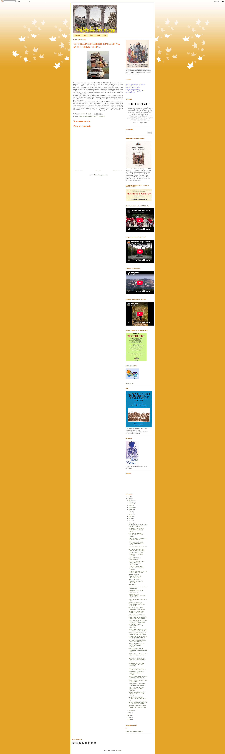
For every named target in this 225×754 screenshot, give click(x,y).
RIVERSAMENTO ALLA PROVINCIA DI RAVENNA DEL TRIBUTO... (137, 677)
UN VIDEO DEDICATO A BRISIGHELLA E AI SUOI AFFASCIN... (135, 626)
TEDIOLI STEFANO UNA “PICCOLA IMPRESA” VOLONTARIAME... (137, 621)
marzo (130, 520)
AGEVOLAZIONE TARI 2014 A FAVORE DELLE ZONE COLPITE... (136, 673)
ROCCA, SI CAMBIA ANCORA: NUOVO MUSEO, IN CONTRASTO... (136, 563)
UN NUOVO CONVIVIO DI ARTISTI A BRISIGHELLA (137, 681)
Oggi (98, 35)
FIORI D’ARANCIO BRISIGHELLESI (137, 547)
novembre (131, 503)
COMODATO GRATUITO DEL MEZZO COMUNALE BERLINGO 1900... (137, 650)
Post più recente (79, 170)
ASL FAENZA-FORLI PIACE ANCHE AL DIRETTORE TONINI (137, 525)
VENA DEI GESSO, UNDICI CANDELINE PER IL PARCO (136, 608)
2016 (129, 498)
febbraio (131, 523)
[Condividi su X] (98, 114)
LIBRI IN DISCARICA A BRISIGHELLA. (134, 558)
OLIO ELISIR (131, 585)
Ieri (105, 35)
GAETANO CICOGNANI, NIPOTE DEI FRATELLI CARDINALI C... (137, 550)
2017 (129, 496)
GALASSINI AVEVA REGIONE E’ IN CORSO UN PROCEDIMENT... (137, 703)
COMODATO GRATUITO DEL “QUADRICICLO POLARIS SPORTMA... (136, 664)
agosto (131, 509)
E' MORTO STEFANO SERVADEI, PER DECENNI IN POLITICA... (137, 684)
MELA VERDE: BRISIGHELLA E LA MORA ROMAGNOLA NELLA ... (137, 618)
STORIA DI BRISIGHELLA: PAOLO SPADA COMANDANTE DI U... (137, 637)
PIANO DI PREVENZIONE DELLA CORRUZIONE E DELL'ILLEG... (137, 668)
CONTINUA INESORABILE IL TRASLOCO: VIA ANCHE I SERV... (136, 535)
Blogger (119, 750)
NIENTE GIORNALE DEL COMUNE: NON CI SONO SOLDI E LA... (137, 654)
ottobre (131, 505)
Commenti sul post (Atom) (100, 175)
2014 (129, 715)
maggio (131, 516)
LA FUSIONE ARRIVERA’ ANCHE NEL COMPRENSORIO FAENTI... (137, 633)
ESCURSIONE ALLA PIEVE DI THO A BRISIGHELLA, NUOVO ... (137, 572)
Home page (98, 170)
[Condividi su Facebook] (100, 114)
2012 (129, 719)
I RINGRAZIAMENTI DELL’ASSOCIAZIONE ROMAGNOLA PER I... (135, 576)
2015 (129, 713)
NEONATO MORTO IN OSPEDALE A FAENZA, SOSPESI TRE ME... (137, 630)
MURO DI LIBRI (130, 384)
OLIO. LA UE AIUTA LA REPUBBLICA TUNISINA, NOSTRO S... (135, 581)
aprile (130, 518)
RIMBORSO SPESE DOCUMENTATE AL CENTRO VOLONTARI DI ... (136, 596)
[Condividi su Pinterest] (102, 114)
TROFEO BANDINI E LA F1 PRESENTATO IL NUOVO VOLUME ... (135, 554)
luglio (130, 512)
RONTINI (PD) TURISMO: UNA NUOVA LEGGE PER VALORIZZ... (136, 645)
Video (91, 35)
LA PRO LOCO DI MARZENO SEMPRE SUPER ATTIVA (136, 612)
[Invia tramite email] (95, 114)
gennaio (131, 710)
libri (85, 35)
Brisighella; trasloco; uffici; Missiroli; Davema (90, 116)
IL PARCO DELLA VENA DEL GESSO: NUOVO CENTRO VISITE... (136, 568)
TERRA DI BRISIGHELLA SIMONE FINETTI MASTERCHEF (137, 539)
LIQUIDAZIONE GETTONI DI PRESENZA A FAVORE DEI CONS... (136, 543)
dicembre (131, 500)
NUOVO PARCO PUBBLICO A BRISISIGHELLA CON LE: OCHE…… (136, 530)
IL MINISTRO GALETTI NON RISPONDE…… (135, 591)
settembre (131, 507)
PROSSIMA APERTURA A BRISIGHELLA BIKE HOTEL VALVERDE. (136, 604)
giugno (131, 514)
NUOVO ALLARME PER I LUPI (136, 615)
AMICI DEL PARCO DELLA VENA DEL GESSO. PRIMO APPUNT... (137, 706)
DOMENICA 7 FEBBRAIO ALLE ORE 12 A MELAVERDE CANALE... (136, 689)
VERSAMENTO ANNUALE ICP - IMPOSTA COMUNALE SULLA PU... (137, 659)
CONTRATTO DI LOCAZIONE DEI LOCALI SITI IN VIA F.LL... (137, 641)
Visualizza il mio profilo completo (134, 731)
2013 (129, 717)
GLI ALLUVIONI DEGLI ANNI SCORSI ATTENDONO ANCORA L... (137, 699)
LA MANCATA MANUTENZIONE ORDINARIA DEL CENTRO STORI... (136, 694)
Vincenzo (77, 35)
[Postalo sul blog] (97, 114)
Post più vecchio (117, 170)
